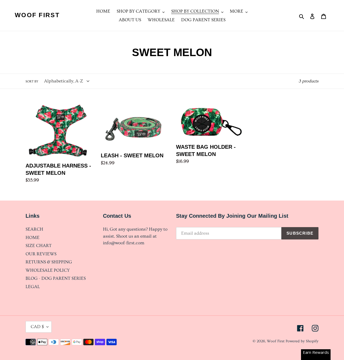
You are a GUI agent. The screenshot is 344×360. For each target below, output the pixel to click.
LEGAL (33, 286)
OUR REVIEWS (41, 253)
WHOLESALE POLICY (48, 270)
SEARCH (34, 229)
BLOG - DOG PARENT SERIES (56, 278)
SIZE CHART (39, 245)
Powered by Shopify (302, 341)
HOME (33, 237)
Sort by (32, 81)
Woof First (37, 15)
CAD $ (37, 326)
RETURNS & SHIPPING (49, 261)
